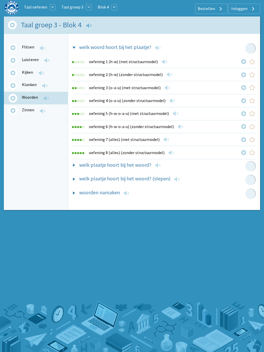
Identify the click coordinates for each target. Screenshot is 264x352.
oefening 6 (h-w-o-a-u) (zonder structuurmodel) (131, 126)
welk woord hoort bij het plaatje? (115, 47)
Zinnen (28, 109)
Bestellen (207, 8)
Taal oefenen (35, 7)
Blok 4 (103, 7)
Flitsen (28, 46)
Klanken (29, 84)
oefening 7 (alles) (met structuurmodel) (124, 139)
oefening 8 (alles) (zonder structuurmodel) (126, 152)
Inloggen (239, 8)
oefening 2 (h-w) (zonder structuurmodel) (126, 74)
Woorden (30, 97)
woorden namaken (99, 192)
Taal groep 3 (72, 7)
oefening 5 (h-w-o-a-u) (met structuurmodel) (129, 113)
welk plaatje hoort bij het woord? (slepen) (124, 178)
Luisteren (30, 59)
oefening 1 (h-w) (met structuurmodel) (123, 61)
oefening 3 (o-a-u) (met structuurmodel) (125, 87)
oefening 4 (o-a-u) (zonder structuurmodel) (127, 100)
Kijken (27, 72)
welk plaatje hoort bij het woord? (115, 165)
